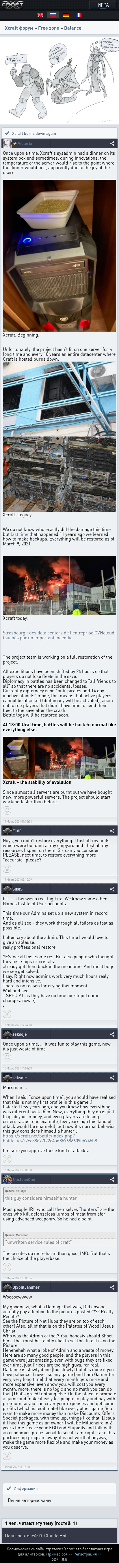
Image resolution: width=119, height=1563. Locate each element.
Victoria (25, 143)
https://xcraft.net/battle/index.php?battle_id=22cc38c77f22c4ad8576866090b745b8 (50, 1138)
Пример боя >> (59, 1553)
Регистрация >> (87, 1553)
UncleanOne (24, 1179)
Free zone (48, 28)
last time (19, 534)
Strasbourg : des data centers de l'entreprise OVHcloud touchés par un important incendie (58, 635)
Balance (72, 28)
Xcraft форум (19, 28)
